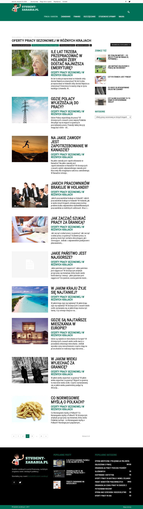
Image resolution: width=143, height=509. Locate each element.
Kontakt (65, 1)
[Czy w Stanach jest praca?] (100, 80)
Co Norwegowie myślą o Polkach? (67, 400)
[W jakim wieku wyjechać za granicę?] (30, 370)
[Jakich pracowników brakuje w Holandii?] (30, 194)
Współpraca (57, 1)
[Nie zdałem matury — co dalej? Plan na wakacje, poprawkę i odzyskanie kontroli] (100, 58)
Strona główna (16, 37)
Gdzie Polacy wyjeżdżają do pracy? (64, 102)
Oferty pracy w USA (103, 496)
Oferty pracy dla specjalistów (21, 45)
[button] (128, 12)
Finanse (77, 16)
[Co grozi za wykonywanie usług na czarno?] (100, 91)
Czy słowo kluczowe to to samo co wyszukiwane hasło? (119, 100)
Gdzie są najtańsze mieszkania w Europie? (68, 324)
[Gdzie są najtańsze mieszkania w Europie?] (30, 331)
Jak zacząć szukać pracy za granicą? (68, 220)
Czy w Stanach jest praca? (119, 77)
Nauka (121, 16)
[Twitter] (129, 1)
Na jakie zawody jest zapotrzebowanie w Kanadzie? (69, 143)
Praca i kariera (51, 16)
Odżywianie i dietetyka (104, 475)
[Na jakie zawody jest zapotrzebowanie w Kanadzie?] (30, 149)
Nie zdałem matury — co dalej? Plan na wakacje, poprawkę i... (118, 57)
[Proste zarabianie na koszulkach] (57, 485)
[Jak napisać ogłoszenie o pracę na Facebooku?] (100, 69)
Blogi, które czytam (46, 1)
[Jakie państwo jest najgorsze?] (30, 264)
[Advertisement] (71, 29)
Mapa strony (127, 507)
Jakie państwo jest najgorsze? (68, 255)
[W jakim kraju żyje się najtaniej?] (30, 299)
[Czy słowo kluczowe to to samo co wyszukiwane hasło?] (100, 101)
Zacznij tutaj (34, 1)
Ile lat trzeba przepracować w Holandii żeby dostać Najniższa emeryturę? (67, 59)
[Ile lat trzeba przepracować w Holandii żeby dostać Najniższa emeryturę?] (30, 63)
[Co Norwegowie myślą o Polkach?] (30, 409)
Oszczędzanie (90, 16)
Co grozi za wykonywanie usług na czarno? (118, 88)
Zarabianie (65, 16)
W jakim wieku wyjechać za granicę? (64, 363)
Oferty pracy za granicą (67, 45)
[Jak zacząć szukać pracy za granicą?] (30, 229)
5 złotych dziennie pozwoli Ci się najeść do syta (77, 461)
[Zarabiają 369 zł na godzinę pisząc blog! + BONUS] (59, 473)
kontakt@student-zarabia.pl (38, 476)
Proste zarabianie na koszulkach (75, 483)
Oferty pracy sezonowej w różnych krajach (45, 45)
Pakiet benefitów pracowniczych (109, 482)
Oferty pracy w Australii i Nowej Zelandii (112, 478)
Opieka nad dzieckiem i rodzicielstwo (110, 492)
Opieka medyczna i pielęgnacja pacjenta (112, 461)
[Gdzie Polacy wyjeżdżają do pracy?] (30, 110)
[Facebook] (125, 1)
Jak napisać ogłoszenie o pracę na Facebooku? (118, 67)
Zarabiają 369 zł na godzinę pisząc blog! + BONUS (75, 473)
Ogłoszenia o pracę (82, 45)
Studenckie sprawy (107, 16)
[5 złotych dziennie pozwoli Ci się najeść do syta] (59, 463)
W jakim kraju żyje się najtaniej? (68, 290)
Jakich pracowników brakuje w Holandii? (70, 185)
